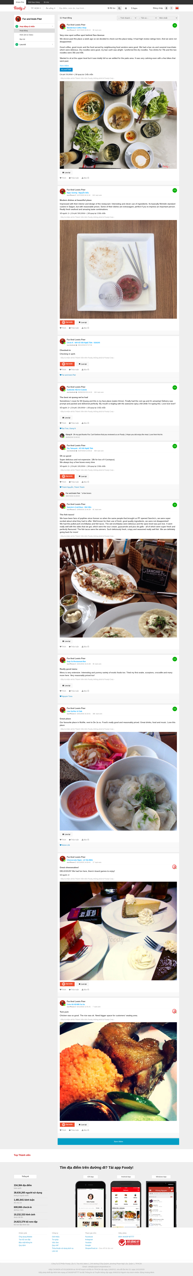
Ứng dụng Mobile (25, 1237)
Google (88, 1245)
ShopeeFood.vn (91, 1248)
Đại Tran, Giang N (69, 428)
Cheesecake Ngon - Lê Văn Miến (80, 860)
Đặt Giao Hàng (34, 2)
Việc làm (55, 1243)
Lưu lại (67, 173)
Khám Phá (20, 2)
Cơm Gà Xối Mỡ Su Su (76, 1004)
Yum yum (64, 1012)
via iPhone (71, 30)
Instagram (89, 1240)
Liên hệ (55, 1251)
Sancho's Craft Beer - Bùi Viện (79, 507)
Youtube (88, 1243)
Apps (134, 8)
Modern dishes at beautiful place (76, 200)
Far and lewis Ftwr (76, 25)
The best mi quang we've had (74, 397)
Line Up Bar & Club (74, 711)
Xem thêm (64, 65)
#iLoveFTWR (66, 70)
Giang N (69, 435)
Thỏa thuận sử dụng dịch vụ (62, 1248)
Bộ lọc (112, 8)
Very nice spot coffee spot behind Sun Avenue (82, 35)
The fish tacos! (67, 514)
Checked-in (65, 350)
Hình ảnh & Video (26, 35)
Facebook (89, 1237)
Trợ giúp (55, 1240)
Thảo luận (75, 178)
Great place (65, 719)
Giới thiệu (55, 1237)
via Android (71, 345)
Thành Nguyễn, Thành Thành (73, 487)
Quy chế (55, 1245)
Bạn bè (22, 39)
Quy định (22, 1245)
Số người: (63, 213)
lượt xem (98, 30)
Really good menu (68, 669)
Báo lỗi (86, 178)
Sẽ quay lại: (79, 75)
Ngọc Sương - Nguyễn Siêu (78, 193)
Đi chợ (46, 2)
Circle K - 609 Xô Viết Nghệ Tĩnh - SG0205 (83, 343)
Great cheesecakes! (69, 867)
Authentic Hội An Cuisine (77, 390)
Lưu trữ (23, 45)
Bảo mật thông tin (25, 1243)
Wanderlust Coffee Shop (76, 28)
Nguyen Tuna (67, 696)
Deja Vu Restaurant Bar (76, 661)
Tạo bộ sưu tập (24, 1240)
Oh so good (65, 456)
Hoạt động (24, 31)
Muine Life (66, 845)
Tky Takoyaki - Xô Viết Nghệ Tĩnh (80, 448)
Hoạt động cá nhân (27, 27)
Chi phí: (63, 75)
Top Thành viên (22, 1155)
